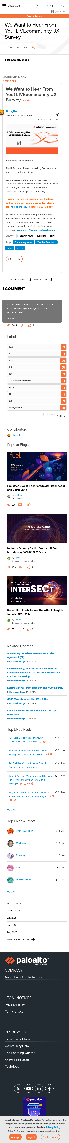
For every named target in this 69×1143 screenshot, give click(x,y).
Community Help (17, 1046)
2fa (10, 394)
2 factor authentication (20, 380)
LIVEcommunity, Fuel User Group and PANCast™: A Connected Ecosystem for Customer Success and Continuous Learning (34, 672)
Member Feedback (46, 242)
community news (25, 236)
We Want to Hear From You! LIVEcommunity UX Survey (31, 94)
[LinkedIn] (39, 1088)
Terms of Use (14, 1011)
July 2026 (11, 918)
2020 (11, 387)
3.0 (10, 401)
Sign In (49, 6)
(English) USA (60, 12)
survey (20, 248)
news (9, 248)
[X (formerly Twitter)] (18, 1088)
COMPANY (13, 970)
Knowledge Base (17, 1059)
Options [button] (57, 115)
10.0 (11, 347)
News (52, 236)
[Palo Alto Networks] (34, 961)
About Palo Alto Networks (23, 977)
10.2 (11, 360)
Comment (12, 318)
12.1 (10, 374)
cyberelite (41, 236)
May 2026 (12, 932)
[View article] (37, 466)
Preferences (50, 1137)
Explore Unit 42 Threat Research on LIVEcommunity (35, 688)
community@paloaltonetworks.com (36, 230)
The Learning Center (20, 1053)
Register (40, 6)
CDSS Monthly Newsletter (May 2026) (27, 699)
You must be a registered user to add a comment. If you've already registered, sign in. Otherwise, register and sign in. (31, 308)
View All (11, 810)
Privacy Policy (53, 1127)
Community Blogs (18, 59)
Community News (23, 242)
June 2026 (12, 925)
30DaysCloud (15, 407)
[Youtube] (28, 1088)
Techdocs (12, 1066)
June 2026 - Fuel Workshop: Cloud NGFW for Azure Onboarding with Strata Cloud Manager (31, 780)
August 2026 (13, 910)
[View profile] (8, 495)
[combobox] (21, 47)
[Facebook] (49, 1088)
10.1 (10, 353)
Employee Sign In (60, 6)
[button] (15, 1137)
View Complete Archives (19, 939)
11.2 (10, 367)
